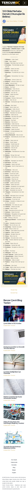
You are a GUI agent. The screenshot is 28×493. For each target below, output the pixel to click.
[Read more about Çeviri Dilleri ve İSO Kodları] (14, 313)
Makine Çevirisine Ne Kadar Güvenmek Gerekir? (13, 397)
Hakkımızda (14, 462)
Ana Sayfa (14, 460)
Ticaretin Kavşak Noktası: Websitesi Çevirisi (12, 447)
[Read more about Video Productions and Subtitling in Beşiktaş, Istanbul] (14, 411)
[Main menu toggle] (24, 3)
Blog (14, 467)
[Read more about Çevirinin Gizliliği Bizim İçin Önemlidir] (14, 362)
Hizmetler (14, 465)
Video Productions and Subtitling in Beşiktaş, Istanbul (14, 422)
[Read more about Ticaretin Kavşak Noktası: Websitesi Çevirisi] (14, 436)
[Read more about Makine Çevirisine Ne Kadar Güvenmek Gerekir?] (14, 387)
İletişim (14, 470)
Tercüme (13, 325)
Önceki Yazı (14, 289)
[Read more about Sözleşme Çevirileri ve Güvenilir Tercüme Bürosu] (14, 337)
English (14, 472)
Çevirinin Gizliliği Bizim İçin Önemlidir (12, 372)
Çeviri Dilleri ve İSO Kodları (12, 323)
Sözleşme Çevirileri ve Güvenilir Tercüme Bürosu (14, 347)
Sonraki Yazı (14, 292)
